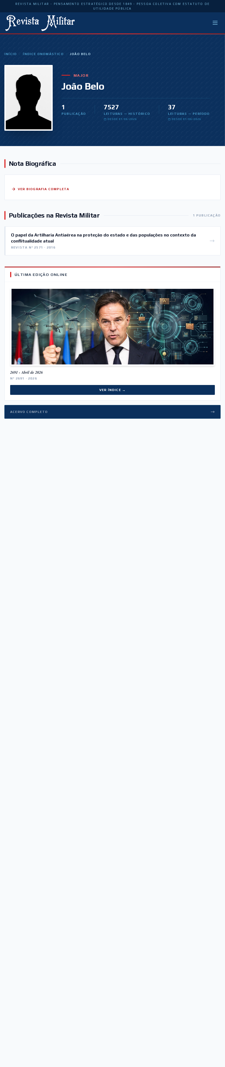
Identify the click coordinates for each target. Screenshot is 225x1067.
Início (10, 54)
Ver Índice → (112, 390)
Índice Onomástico (43, 54)
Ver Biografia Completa (43, 189)
